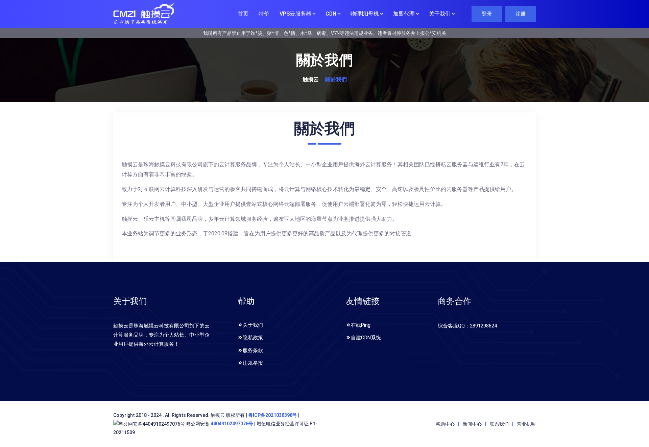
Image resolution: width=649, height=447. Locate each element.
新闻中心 (472, 424)
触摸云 (311, 79)
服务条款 (253, 350)
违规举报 (253, 363)
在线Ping (360, 325)
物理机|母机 (365, 13)
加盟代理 (404, 13)
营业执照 (526, 424)
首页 (243, 13)
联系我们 (499, 424)
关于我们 (440, 13)
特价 (264, 13)
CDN (332, 13)
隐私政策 (253, 338)
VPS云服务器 (296, 13)
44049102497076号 (232, 423)
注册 (520, 14)
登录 (487, 14)
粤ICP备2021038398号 (272, 415)
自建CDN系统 (366, 338)
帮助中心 (445, 424)
